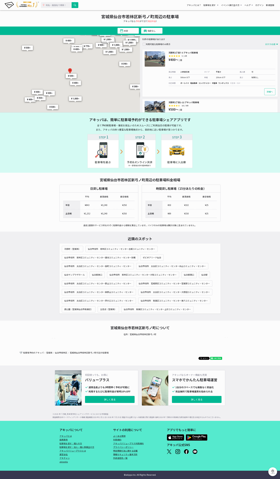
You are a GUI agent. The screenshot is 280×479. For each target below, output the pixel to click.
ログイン (260, 5)
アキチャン (65, 458)
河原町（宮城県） (72, 248)
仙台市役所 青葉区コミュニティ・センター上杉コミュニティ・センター (157, 309)
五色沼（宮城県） (108, 309)
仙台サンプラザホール (74, 274)
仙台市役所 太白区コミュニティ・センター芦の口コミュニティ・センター (98, 300)
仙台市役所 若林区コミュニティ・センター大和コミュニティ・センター (143, 274)
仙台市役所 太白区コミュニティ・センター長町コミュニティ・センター (97, 266)
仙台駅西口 (189, 274)
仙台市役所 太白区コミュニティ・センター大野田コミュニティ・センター (175, 292)
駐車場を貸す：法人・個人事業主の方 (77, 447)
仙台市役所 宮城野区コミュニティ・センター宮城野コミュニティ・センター (174, 283)
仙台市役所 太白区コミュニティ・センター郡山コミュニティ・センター (97, 283)
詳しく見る (110, 399)
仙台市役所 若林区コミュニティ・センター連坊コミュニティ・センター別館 (99, 257)
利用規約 (117, 439)
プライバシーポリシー (123, 447)
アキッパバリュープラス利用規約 (128, 443)
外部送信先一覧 (120, 458)
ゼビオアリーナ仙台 (152, 257)
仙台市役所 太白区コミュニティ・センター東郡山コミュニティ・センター (98, 292)
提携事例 (64, 439)
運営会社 (64, 454)
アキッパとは (66, 436)
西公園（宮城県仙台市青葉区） (78, 309)
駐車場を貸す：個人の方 (71, 443)
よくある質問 (119, 436)
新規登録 (270, 5)
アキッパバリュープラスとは (73, 450)
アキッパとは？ (194, 5)
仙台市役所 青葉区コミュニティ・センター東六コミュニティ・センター (174, 300)
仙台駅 (204, 274)
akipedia (64, 461)
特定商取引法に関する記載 (125, 450)
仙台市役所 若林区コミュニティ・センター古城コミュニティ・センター (121, 248)
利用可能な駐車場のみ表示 (158, 44)
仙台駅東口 (97, 274)
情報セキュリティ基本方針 (125, 454)
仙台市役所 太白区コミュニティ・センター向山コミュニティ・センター (172, 266)
